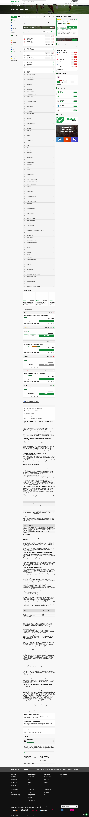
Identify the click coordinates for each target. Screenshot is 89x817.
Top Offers (62, 776)
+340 (46, 57)
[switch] (50, 32)
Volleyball (40, 16)
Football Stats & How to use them (29, 413)
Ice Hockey (34, 16)
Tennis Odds (13, 777)
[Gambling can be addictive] (25, 810)
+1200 (52, 53)
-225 (46, 53)
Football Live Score (31, 791)
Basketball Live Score (31, 794)
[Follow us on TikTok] (31, 769)
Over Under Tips (46, 782)
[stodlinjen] (53, 810)
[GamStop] (43, 810)
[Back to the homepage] (15, 1)
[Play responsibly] (34, 810)
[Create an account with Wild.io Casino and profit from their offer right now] (51, 367)
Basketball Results (31, 798)
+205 (49, 57)
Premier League (30, 777)
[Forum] (67, 120)
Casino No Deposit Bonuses (15, 794)
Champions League (28, 578)
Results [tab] (28, 31)
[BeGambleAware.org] (15, 810)
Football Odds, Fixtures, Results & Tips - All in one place (33, 408)
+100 (49, 44)
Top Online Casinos (14, 789)
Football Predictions (31, 789)
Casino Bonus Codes (14, 791)
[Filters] (54, 32)
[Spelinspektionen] (62, 810)
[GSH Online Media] (72, 810)
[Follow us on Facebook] (27, 769)
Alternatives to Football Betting (29, 416)
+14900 (49, 36)
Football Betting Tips (47, 776)
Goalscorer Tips (46, 779)
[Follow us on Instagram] (25, 769)
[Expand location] (20, 38)
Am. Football (48, 16)
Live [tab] (25, 31)
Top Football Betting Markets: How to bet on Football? (32, 410)
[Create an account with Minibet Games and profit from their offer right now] (51, 352)
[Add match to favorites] (24, 38)
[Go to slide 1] (36, 307)
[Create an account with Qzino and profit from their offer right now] (51, 396)
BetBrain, (35, 429)
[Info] (86, 814)
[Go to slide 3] (39, 307)
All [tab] (23, 31)
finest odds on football (33, 563)
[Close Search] (45, 1)
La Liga (29, 779)
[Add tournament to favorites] (24, 34)
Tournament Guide (47, 791)
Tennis (20, 16)
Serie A (33, 620)
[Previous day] (42, 31)
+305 (52, 44)
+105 (51, 57)
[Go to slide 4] (41, 307)
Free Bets (62, 777)
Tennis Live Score (30, 792)
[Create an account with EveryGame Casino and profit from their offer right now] (51, 381)
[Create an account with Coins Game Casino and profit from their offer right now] (51, 338)
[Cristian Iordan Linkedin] (53, 741)
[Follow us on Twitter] (29, 769)
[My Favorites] (71, 1)
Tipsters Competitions (31, 800)
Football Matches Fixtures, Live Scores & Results (31, 411)
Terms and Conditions (47, 789)
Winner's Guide (46, 792)
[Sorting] (53, 17)
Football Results (30, 795)
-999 (46, 41)
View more (46, 379)
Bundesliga (29, 782)
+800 (49, 41)
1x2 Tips (45, 777)
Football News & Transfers (28, 415)
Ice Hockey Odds (14, 782)
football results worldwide (28, 432)
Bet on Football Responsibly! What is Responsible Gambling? (33, 418)
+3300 (52, 41)
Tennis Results (30, 797)
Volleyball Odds (13, 785)
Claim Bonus (46, 321)
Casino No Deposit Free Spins (16, 795)
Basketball (26, 16)
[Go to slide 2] (38, 307)
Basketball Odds (14, 779)
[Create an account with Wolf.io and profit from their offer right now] (51, 323)
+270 (49, 53)
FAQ (44, 794)
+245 (46, 44)
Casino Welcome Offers (15, 792)
